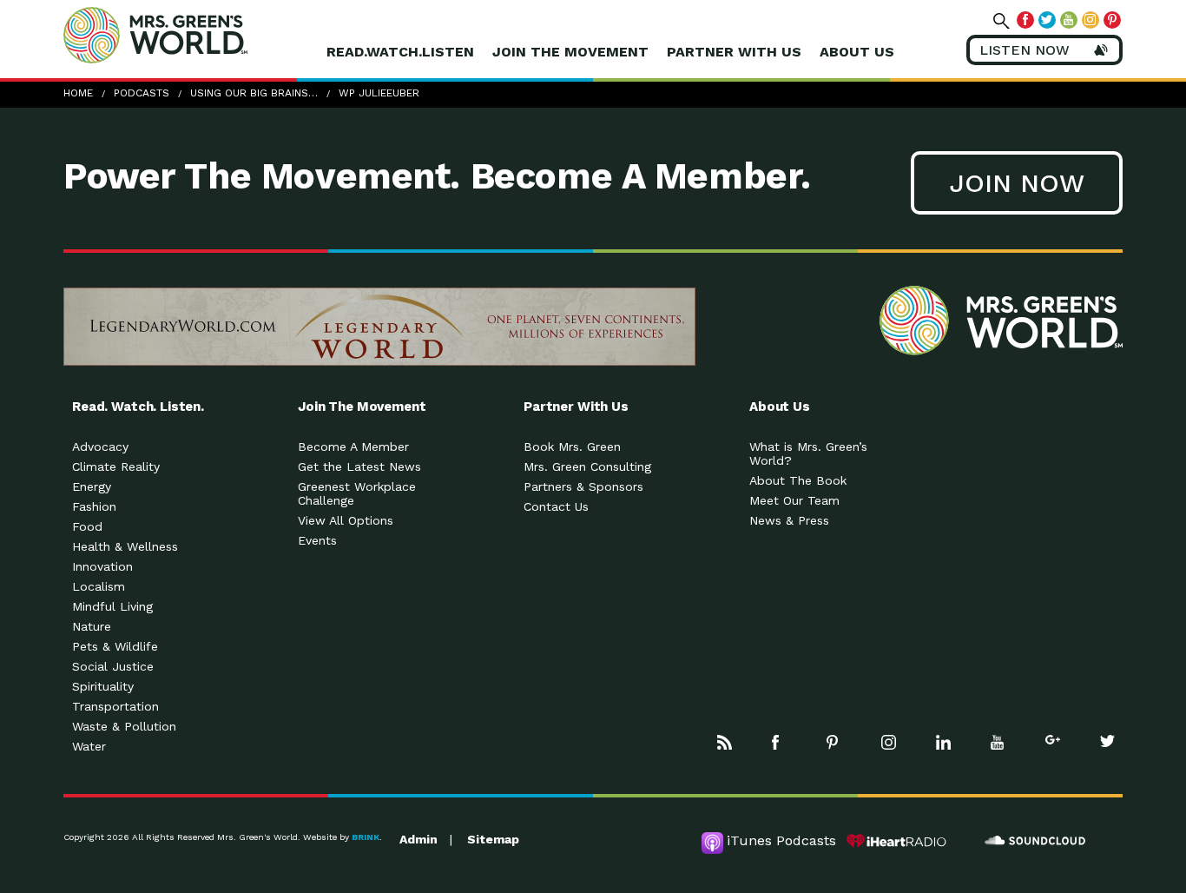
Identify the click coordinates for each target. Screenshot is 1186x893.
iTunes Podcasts (781, 840)
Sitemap (493, 839)
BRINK (365, 837)
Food (87, 526)
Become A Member (353, 446)
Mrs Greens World (191, 35)
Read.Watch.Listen (400, 51)
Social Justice (113, 666)
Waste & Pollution (124, 726)
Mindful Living (112, 606)
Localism (98, 586)
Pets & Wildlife (115, 646)
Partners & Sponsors (583, 486)
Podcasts (141, 93)
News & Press (789, 520)
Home (78, 93)
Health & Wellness (125, 546)
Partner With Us (734, 51)
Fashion (94, 506)
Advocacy (100, 446)
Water (89, 746)
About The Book (798, 480)
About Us (857, 51)
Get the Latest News (359, 466)
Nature (91, 626)
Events (317, 540)
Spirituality (103, 686)
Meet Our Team (794, 500)
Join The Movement (570, 51)
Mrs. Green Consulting (587, 466)
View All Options (345, 520)
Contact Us (556, 506)
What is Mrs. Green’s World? (808, 453)
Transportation (115, 706)
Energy (91, 486)
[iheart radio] (897, 841)
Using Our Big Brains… (254, 93)
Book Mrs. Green (572, 446)
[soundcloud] (1036, 841)
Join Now (1016, 183)
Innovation (102, 566)
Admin (418, 839)
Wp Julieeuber (379, 93)
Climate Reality (116, 466)
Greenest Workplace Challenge (357, 493)
